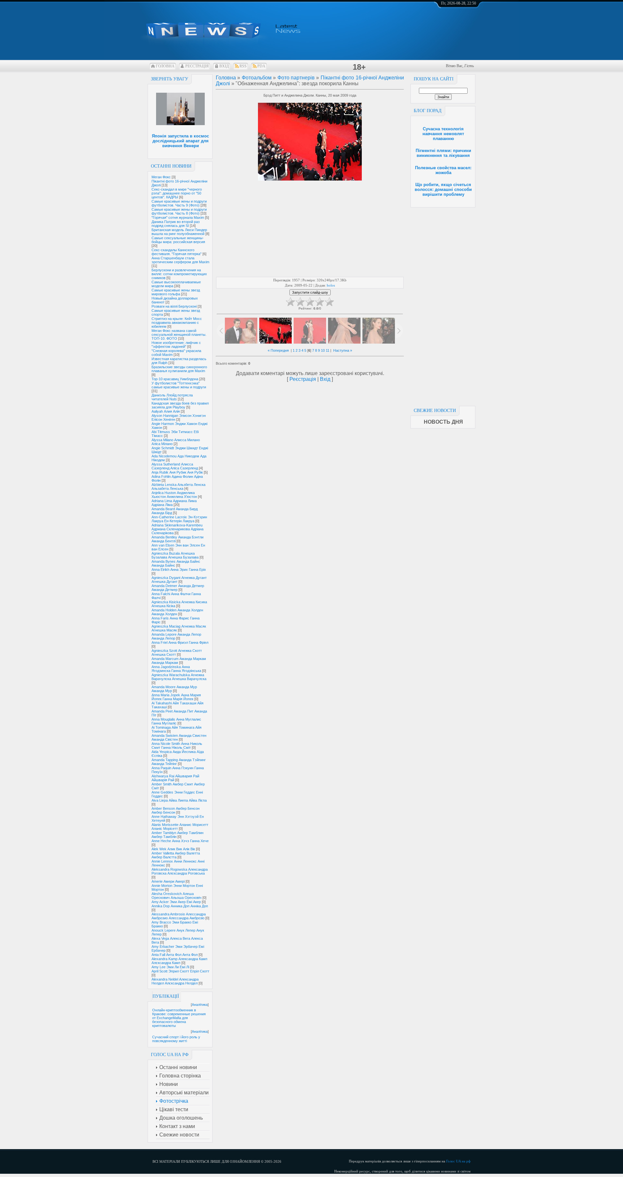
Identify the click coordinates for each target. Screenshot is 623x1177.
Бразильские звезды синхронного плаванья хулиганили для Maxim (179, 369)
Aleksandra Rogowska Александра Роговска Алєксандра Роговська (180, 871)
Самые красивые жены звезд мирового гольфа (176, 292)
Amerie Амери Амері (168, 881)
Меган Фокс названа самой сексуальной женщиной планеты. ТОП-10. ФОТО (179, 334)
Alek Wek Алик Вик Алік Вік (173, 849)
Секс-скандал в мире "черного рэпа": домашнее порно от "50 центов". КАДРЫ (177, 193)
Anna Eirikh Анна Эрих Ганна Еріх (179, 569)
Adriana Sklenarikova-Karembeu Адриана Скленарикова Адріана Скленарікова (177, 529)
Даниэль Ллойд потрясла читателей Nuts (172, 397)
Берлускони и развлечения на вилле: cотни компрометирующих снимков (179, 274)
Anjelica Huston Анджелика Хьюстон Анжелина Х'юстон (174, 495)
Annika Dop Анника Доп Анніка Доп (180, 906)
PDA (261, 66)
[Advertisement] (443, 304)
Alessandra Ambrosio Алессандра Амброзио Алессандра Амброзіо (179, 916)
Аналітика (200, 1004)
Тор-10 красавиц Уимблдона (175, 379)
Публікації (166, 996)
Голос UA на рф (458, 1161)
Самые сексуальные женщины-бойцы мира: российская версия (178, 240)
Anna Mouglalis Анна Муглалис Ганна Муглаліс (176, 721)
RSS (243, 66)
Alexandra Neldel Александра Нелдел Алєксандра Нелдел (175, 981)
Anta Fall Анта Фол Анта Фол (175, 955)
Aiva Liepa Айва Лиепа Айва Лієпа (179, 800)
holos (331, 285)
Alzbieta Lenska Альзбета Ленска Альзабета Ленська (178, 486)
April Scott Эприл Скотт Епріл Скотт (180, 971)
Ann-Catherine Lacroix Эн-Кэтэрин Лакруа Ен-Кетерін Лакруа (179, 519)
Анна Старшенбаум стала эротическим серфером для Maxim (180, 260)
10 (323, 350)
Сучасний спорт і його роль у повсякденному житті (176, 1039)
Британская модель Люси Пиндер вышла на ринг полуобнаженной (179, 232)
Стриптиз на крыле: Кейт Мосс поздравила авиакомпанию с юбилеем (177, 322)
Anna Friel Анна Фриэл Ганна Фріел (180, 642)
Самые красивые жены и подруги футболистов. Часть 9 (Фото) (179, 203)
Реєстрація (197, 66)
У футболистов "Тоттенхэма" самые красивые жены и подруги (179, 385)
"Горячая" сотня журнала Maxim (178, 217)
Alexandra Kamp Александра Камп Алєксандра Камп (179, 961)
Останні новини (171, 166)
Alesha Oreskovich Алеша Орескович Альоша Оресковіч (177, 896)
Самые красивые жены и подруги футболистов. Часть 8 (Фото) (179, 211)
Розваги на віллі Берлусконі (174, 306)
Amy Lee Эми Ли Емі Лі (170, 967)
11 (327, 350)
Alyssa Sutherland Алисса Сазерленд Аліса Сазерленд (175, 466)
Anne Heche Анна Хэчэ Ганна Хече (180, 841)
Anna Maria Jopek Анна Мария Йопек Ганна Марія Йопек (176, 697)
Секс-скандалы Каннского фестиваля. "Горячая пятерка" (177, 252)
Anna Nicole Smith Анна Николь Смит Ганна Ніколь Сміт (177, 745)
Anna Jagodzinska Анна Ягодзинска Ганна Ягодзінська (176, 669)
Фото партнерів (296, 77)
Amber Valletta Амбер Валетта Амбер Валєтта (176, 855)
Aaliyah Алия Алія (166, 411)
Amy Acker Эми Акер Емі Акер (176, 902)
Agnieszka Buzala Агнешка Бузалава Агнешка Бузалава (175, 555)
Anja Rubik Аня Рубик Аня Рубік (177, 472)
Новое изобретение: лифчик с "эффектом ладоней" (176, 344)
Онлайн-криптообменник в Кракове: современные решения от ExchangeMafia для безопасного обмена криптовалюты (179, 1018)
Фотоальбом (257, 77)
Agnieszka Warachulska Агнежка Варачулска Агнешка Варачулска (179, 677)
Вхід (224, 66)
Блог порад (428, 110)
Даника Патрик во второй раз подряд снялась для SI (176, 224)
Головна (165, 66)
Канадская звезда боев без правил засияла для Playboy (180, 405)
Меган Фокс (161, 177)
